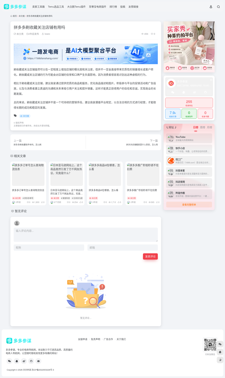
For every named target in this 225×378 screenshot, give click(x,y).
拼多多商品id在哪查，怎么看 (103, 190)
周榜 (202, 127)
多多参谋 (27, 369)
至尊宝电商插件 (97, 6)
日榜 (195, 127)
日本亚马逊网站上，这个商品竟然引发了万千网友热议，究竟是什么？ (66, 193)
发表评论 (150, 256)
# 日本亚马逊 (77, 198)
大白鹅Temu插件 (76, 6)
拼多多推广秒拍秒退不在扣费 (142, 190)
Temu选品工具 (56, 6)
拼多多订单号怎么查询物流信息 (28, 190)
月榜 (209, 127)
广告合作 (108, 339)
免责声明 (95, 339)
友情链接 (133, 6)
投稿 (122, 6)
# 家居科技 (65, 198)
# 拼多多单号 (28, 198)
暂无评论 (21, 211)
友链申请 (82, 339)
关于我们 (121, 339)
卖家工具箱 (38, 6)
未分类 (22, 15)
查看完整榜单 (189, 204)
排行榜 (113, 6)
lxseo (47, 33)
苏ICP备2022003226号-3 (42, 369)
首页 (15, 15)
